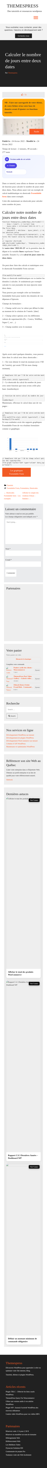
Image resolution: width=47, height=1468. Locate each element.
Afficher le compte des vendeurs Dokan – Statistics (30, 496)
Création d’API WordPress (16, 744)
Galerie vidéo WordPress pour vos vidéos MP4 (22, 1414)
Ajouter (37, 670)
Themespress (22, 5)
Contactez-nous (23, 36)
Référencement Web (13, 1441)
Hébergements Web (13, 1438)
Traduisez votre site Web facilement (18, 1455)
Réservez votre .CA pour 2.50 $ (17, 1431)
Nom (7, 549)
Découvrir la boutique (23, 659)
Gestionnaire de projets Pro (15, 1451)
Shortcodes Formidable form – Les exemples (12, 496)
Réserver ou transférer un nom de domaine (21, 1435)
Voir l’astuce (34, 800)
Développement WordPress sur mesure (20, 735)
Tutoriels (10, 485)
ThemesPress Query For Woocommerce (20, 1398)
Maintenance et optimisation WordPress (20, 747)
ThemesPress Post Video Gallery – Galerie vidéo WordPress (23, 677)
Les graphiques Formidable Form (16, 472)
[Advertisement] (23, 615)
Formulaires (24, 488)
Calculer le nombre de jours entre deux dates (23, 60)
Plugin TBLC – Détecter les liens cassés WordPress (20, 1393)
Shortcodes (34, 488)
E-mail (8, 560)
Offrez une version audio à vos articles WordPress (19, 1402)
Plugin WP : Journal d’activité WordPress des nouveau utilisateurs (22, 1409)
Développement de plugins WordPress (20, 738)
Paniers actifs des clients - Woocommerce (23, 669)
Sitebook (9, 780)
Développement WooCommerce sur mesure (22, 741)
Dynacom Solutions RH (14, 1448)
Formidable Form (13, 488)
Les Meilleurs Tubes (13, 1445)
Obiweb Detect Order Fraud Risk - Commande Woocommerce (23, 686)
